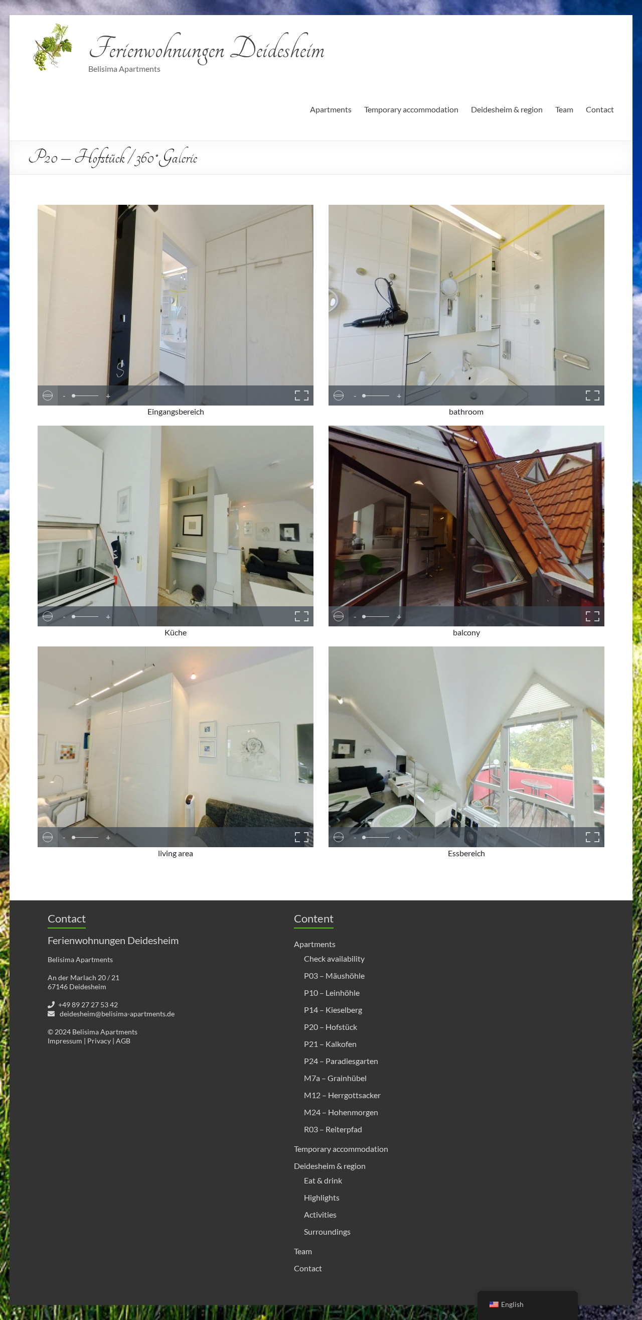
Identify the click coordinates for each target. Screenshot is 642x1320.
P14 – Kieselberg (333, 1009)
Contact (600, 109)
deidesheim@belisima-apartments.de (117, 1013)
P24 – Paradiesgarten (341, 1061)
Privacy (99, 1040)
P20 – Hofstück (330, 1026)
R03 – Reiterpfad (333, 1129)
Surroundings (327, 1231)
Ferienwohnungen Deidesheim (206, 49)
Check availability (334, 958)
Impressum (65, 1040)
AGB (123, 1040)
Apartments (331, 109)
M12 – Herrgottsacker (342, 1095)
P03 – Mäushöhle (334, 975)
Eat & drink (323, 1180)
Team (564, 109)
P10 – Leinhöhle (332, 992)
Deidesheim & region (507, 109)
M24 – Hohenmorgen (341, 1112)
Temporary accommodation (411, 109)
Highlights (322, 1197)
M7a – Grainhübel (335, 1078)
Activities (320, 1214)
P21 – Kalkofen (330, 1043)
